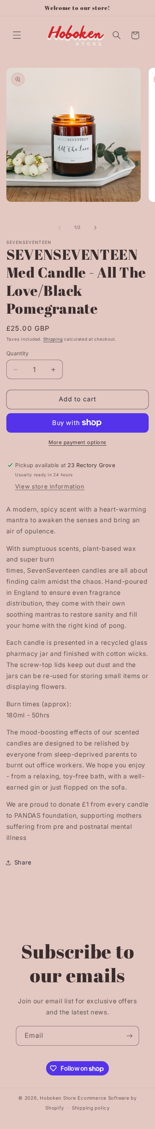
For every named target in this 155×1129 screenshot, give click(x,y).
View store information (50, 486)
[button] (17, 35)
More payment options (77, 442)
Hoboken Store (58, 1098)
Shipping (53, 339)
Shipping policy (91, 1108)
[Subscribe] (129, 1035)
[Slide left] (59, 227)
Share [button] (23, 862)
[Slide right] (95, 227)
